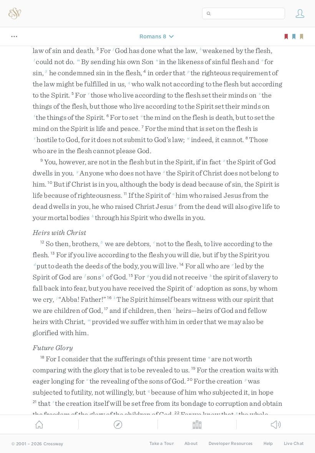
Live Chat (293, 443)
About (190, 443)
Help (268, 443)
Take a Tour (161, 443)
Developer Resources (231, 443)
